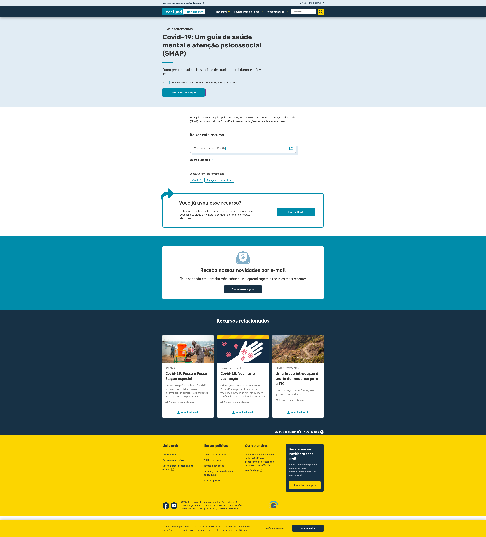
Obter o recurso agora (184, 92)
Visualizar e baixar (212, 148)
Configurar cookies (274, 528)
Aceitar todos (308, 528)
